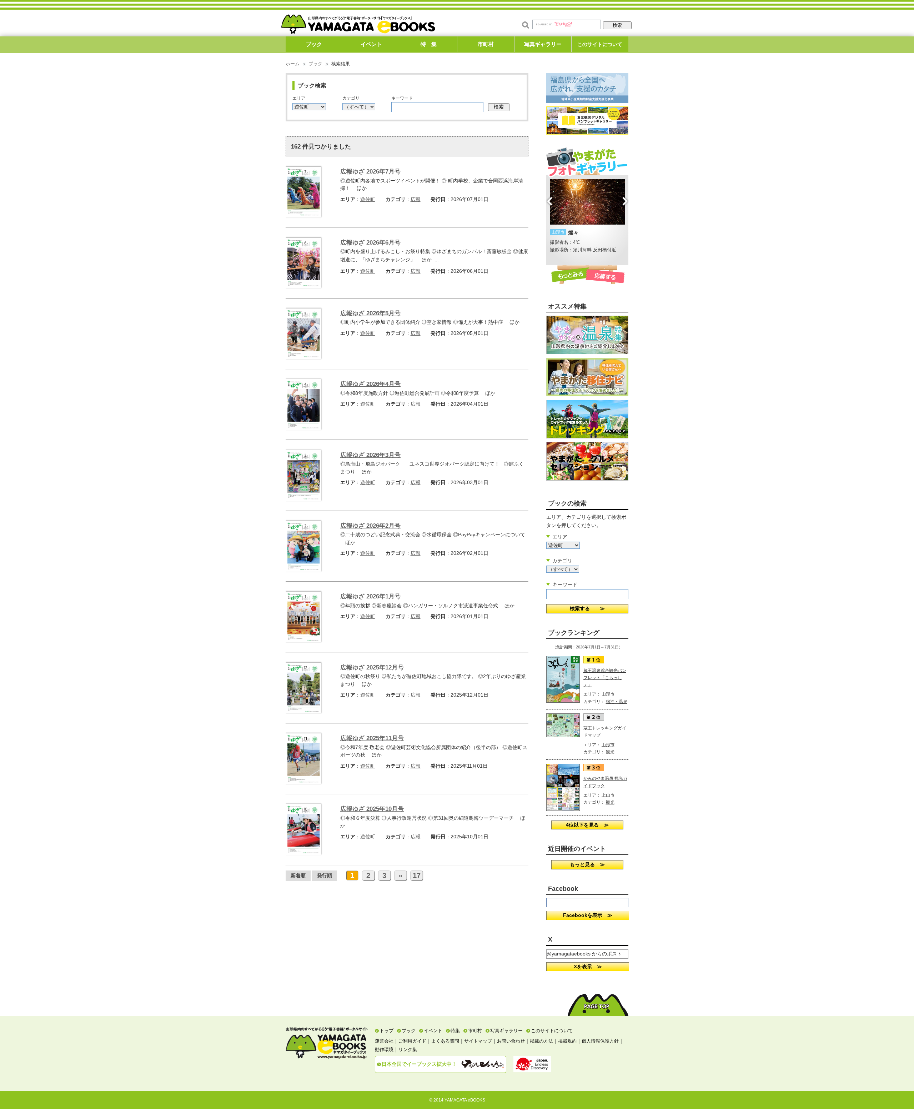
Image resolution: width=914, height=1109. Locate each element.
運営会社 (384, 1041)
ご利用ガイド (412, 1041)
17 (417, 875)
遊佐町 (367, 199)
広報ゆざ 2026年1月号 (370, 596)
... (437, 259)
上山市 (608, 795)
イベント (371, 44)
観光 (610, 751)
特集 (455, 1030)
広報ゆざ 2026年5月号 (370, 313)
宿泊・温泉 (616, 701)
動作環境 (384, 1049)
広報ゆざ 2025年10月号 (372, 809)
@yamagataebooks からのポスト (584, 954)
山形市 (608, 694)
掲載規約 (567, 1041)
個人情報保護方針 (600, 1041)
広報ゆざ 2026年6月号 (370, 242)
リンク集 (407, 1049)
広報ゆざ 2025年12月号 (372, 667)
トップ (386, 1030)
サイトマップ (478, 1041)
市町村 (486, 44)
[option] (587, 216)
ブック (314, 44)
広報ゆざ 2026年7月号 (370, 171)
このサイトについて (599, 44)
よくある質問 (445, 1041)
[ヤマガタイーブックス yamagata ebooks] (358, 20)
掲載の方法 (541, 1041)
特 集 (429, 44)
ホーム (293, 63)
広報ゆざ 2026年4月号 (370, 384)
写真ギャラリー (543, 44)
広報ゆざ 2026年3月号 (370, 455)
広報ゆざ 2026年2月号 (370, 525)
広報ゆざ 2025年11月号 (372, 738)
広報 (416, 199)
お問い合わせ (511, 1041)
